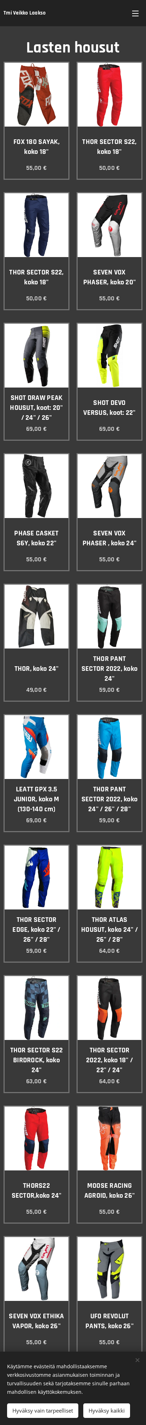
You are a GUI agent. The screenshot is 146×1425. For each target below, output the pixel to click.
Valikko (135, 13)
